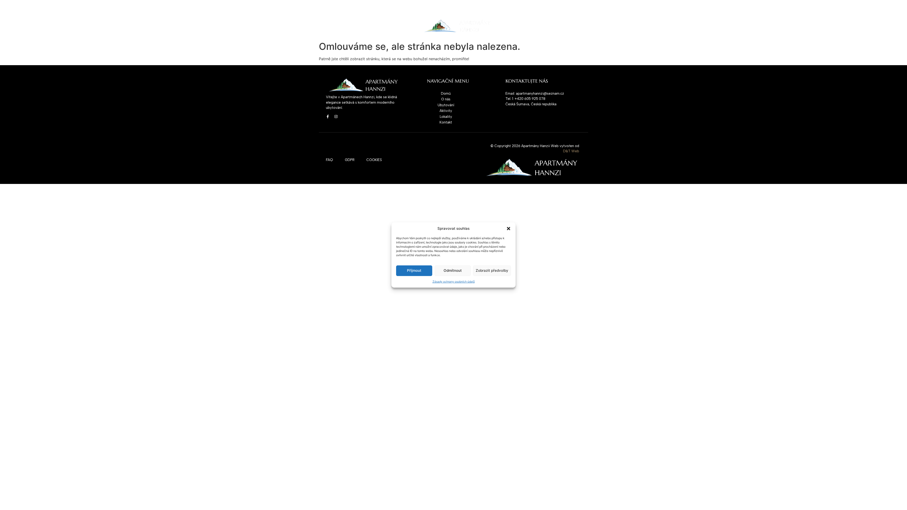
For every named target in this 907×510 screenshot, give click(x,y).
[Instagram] (336, 116)
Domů (329, 26)
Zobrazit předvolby (492, 270)
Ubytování (366, 26)
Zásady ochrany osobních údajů (453, 281)
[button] (508, 228)
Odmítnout (453, 270)
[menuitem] (513, 26)
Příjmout (414, 270)
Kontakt (389, 26)
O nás (346, 26)
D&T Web (571, 151)
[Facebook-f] (327, 116)
